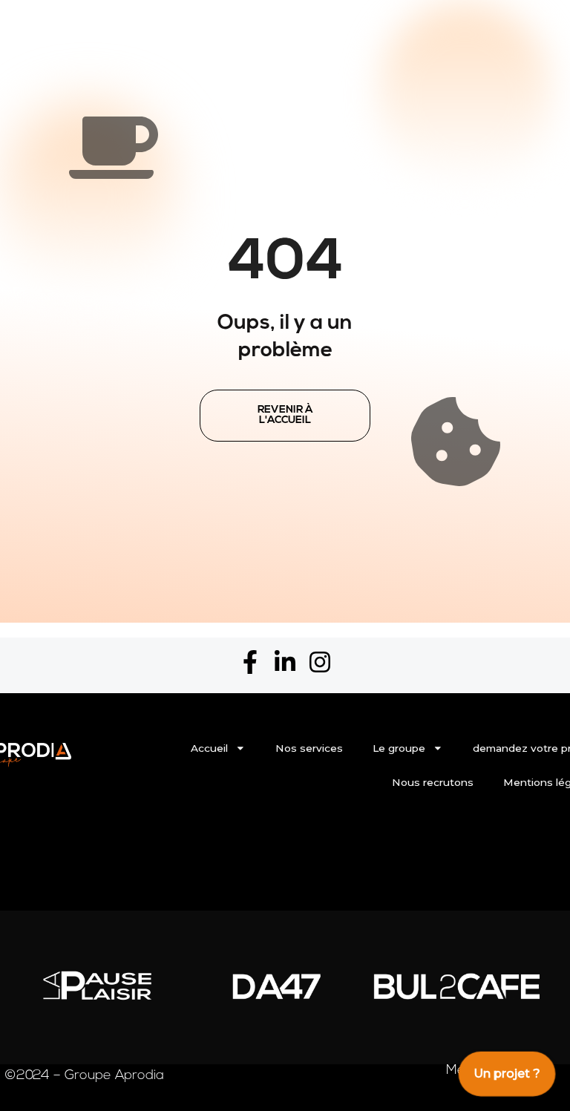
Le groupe (399, 748)
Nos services (309, 748)
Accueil (209, 748)
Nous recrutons (433, 782)
